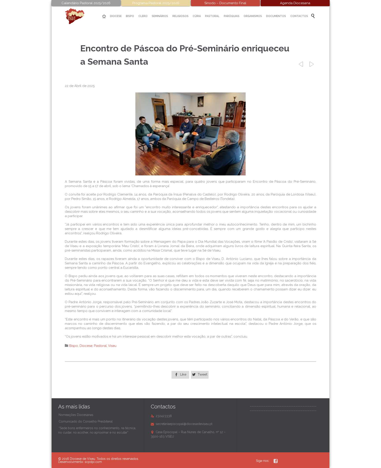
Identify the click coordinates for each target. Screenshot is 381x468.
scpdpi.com (93, 462)
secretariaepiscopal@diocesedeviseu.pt (181, 424)
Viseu (112, 346)
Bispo (73, 346)
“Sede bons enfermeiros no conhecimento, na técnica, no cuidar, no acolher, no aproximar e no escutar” (97, 430)
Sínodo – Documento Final (225, 3)
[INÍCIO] (104, 16)
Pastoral (100, 346)
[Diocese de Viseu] (78, 16)
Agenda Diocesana (295, 3)
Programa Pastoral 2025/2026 (155, 3)
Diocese (86, 346)
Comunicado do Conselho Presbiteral (86, 421)
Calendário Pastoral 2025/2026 (86, 3)
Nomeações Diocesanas (76, 415)
